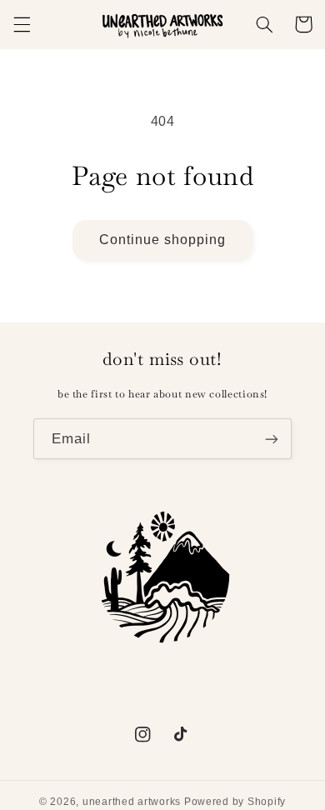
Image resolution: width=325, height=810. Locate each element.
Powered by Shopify (235, 802)
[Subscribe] (271, 438)
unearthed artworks (131, 802)
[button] (21, 24)
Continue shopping (163, 239)
